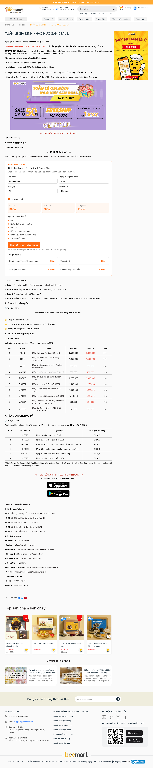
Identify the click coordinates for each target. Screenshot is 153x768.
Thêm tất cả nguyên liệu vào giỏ (24, 245)
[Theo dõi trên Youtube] (104, 717)
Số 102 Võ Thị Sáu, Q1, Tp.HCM (24, 522)
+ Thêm (51, 261)
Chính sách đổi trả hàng (63, 725)
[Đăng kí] (118, 699)
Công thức (140, 19)
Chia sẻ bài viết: (11, 598)
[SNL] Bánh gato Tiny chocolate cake (14, 644)
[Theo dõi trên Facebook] (125, 717)
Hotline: (18, 716)
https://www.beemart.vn (25, 545)
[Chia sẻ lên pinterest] (25, 597)
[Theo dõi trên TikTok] (111, 717)
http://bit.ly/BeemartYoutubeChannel (30, 572)
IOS (18, 540)
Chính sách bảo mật (61, 743)
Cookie (101, 14)
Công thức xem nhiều (58, 660)
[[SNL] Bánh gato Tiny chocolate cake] (17, 627)
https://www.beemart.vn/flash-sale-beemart (43, 285)
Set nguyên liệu (66, 19)
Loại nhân (63, 186)
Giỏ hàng (126, 8)
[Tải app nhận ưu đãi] (131, 55)
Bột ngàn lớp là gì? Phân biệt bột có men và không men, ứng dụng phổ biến (97, 671)
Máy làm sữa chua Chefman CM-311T (48, 372)
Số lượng (11, 186)
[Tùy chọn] (80, 650)
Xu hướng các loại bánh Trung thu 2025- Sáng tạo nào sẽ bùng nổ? (42, 671)
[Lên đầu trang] (149, 766)
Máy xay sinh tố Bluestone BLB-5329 (48, 396)
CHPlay (25, 540)
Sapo (127, 761)
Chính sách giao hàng (62, 721)
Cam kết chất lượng (61, 739)
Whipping (83, 14)
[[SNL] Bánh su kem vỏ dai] (44, 627)
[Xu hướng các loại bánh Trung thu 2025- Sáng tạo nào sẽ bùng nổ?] (16, 675)
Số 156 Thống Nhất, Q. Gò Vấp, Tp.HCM (28, 531)
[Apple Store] (134, 733)
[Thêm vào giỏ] (26, 650)
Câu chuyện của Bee (121, 19)
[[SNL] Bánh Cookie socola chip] (71, 627)
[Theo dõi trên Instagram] (118, 717)
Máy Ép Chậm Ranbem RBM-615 (46, 353)
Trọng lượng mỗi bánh (68, 177)
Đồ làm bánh (84, 19)
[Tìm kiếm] (114, 8)
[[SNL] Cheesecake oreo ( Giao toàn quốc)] (99, 627)
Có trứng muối (17, 199)
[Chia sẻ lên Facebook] (19, 597)
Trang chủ (48, 19)
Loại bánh (12, 177)
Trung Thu (101, 19)
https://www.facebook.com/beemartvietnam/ (35, 549)
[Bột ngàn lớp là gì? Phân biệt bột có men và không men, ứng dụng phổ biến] (71, 675)
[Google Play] (134, 740)
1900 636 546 (48, 10)
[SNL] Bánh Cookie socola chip (71, 644)
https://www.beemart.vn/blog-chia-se (42, 567)
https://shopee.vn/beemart (30, 558)
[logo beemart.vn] (76, 754)
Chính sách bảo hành (62, 730)
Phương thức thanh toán (63, 734)
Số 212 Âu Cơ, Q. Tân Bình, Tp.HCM (26, 527)
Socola (109, 14)
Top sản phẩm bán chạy (25, 608)
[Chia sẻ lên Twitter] (22, 597)
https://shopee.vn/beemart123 (30, 554)
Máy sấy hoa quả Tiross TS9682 (46, 384)
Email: (21, 722)
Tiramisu (93, 14)
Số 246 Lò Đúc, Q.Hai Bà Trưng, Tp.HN (28, 518)
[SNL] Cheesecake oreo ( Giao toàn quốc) (98, 644)
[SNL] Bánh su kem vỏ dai (44, 643)
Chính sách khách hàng (63, 716)
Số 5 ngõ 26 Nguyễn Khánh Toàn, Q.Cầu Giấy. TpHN (33, 513)
